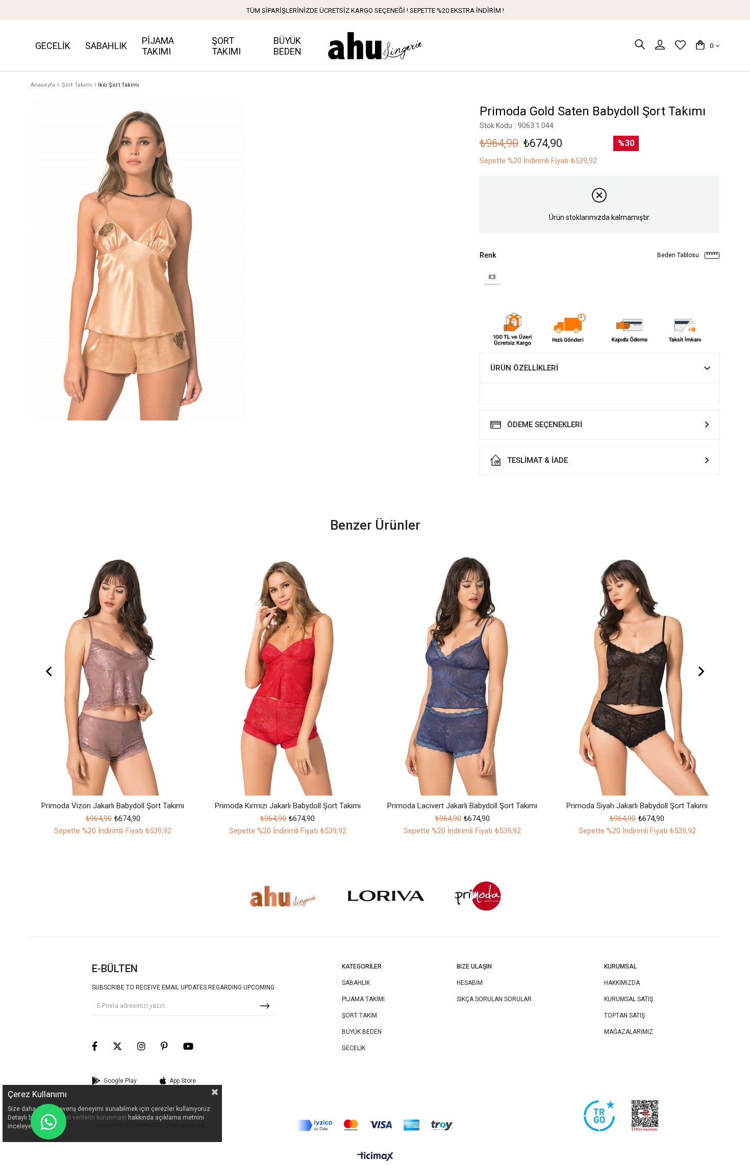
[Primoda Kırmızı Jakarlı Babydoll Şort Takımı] (288, 672)
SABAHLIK (356, 982)
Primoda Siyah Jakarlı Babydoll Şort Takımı (637, 805)
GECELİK (353, 1048)
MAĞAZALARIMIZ (628, 1031)
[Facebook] (94, 1046)
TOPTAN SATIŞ (624, 1015)
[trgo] (599, 1115)
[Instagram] (141, 1046)
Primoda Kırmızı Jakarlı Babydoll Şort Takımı (288, 805)
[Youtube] (188, 1046)
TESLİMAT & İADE (537, 460)
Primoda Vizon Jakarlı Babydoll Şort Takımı (112, 805)
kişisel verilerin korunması (90, 1117)
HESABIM (470, 982)
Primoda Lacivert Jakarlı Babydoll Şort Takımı (462, 805)
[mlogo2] (386, 896)
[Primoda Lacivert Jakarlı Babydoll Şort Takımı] (462, 672)
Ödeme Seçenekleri (544, 424)
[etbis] (645, 1115)
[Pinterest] (164, 1046)
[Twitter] (117, 1046)
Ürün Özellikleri (524, 368)
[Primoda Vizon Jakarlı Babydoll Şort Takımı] (113, 672)
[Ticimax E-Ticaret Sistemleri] (375, 1157)
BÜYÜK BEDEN (362, 1031)
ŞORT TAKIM (359, 1015)
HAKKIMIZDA (622, 982)
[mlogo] (479, 896)
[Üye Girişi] (660, 45)
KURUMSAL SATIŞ (628, 999)
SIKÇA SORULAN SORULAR (494, 999)
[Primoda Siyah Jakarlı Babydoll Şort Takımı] (637, 672)
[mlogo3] (282, 896)
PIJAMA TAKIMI (363, 999)
